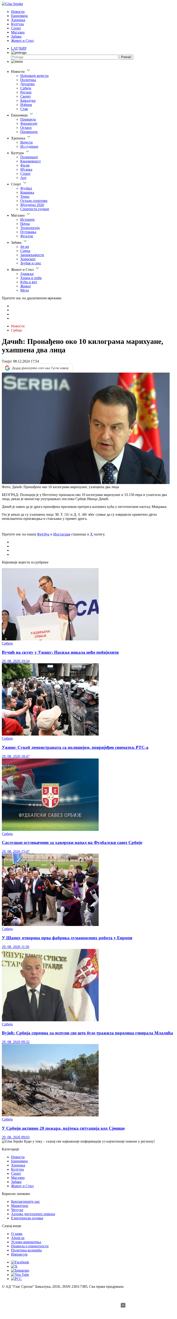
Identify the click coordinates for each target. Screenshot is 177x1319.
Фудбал (26, 188)
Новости (18, 12)
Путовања (28, 232)
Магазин (18, 32)
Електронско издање (27, 1218)
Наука (25, 224)
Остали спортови (33, 201)
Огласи (26, 128)
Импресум (19, 1254)
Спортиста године (34, 209)
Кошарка (27, 192)
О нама (16, 1234)
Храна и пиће (31, 278)
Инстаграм (61, 534)
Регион (26, 92)
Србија (25, 88)
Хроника (18, 20)
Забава (16, 36)
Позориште (29, 157)
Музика (26, 169)
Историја (27, 219)
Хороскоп (27, 259)
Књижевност (30, 161)
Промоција (29, 132)
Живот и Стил (22, 40)
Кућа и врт (28, 282)
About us (17, 1238)
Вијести (26, 142)
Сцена (25, 251)
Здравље (27, 274)
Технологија (30, 228)
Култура (17, 24)
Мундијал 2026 (32, 205)
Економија (19, 16)
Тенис (25, 196)
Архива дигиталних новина (33, 1214)
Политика (28, 80)
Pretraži (126, 57)
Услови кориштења (26, 1242)
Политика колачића (26, 1250)
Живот (25, 286)
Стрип (25, 173)
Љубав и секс (30, 263)
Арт (23, 178)
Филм (25, 165)
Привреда (28, 119)
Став (24, 109)
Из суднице (29, 146)
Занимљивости (32, 255)
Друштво (27, 84)
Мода (24, 290)
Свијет (25, 96)
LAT (14, 48)
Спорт (16, 28)
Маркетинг (20, 1206)
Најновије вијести (34, 76)
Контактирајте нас (25, 1201)
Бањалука (27, 100)
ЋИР (23, 48)
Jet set (24, 247)
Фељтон (26, 236)
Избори (26, 105)
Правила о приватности (30, 1246)
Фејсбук (43, 534)
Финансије (28, 123)
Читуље (17, 1210)
